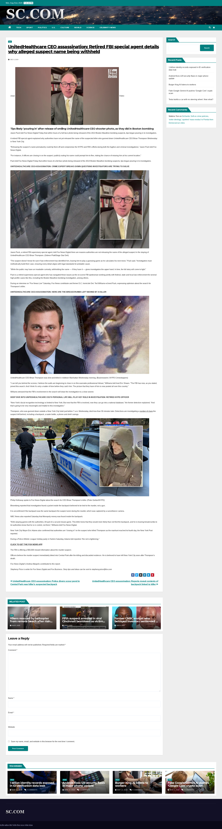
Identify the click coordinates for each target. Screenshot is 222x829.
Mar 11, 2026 (17, 790)
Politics (42, 27)
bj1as (31, 825)
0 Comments (32, 790)
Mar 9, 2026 (174, 790)
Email (11, 713)
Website (11, 727)
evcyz (23, 825)
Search (171, 40)
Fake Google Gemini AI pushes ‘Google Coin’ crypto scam (188, 784)
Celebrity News (108, 27)
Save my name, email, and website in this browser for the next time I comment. (43, 741)
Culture (64, 27)
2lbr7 (10, 825)
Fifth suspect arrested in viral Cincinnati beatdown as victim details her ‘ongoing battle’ (82, 621)
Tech (18, 27)
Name (11, 698)
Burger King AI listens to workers (182, 85)
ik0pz (27, 825)
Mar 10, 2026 (70, 790)
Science (90, 27)
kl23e (15, 825)
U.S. (53, 27)
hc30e (2, 825)
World (78, 27)
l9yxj (18, 825)
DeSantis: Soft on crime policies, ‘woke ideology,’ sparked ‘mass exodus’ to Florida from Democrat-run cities (191, 119)
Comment (12, 650)
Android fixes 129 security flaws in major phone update (83, 784)
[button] (210, 27)
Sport (29, 27)
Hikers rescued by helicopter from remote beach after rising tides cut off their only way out (31, 621)
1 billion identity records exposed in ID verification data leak (32, 784)
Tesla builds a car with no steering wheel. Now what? (191, 99)
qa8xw (7, 825)
